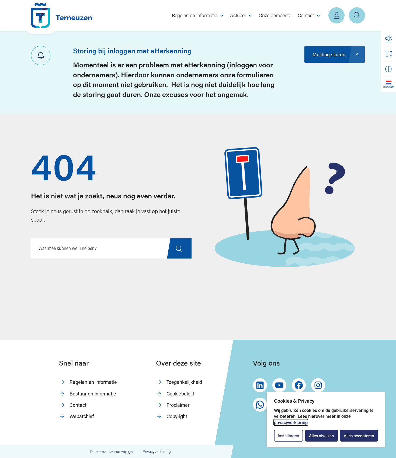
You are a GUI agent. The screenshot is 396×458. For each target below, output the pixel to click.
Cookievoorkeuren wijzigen (112, 451)
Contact (78, 405)
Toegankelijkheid (184, 382)
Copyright (176, 416)
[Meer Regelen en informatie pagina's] (222, 15)
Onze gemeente (275, 15)
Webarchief (82, 416)
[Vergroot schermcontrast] (388, 69)
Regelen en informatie (93, 382)
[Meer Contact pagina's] (318, 15)
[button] (388, 38)
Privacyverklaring (157, 451)
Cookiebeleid (180, 393)
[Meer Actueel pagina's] (250, 15)
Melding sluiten (328, 54)
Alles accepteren (359, 435)
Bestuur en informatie (93, 393)
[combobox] (111, 248)
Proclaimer (177, 405)
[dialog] (326, 419)
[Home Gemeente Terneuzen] (61, 15)
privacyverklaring (291, 422)
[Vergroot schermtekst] (388, 53)
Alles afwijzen (321, 435)
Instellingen (288, 435)
